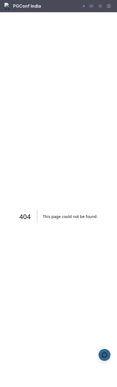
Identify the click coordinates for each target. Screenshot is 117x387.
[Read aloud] (91, 6)
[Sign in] (109, 6)
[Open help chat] (104, 355)
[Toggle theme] (100, 6)
